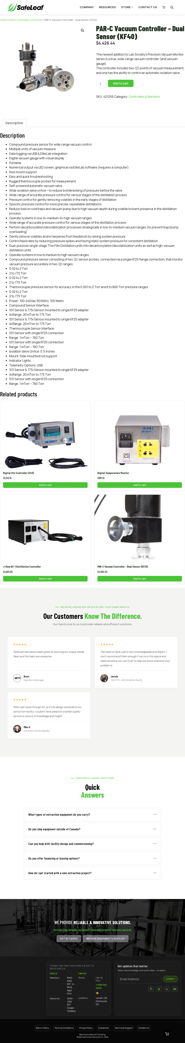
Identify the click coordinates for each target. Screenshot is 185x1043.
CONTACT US (147, 7)
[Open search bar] (172, 7)
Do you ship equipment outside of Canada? (54, 829)
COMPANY (87, 7)
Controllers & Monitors (29, 19)
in (174, 989)
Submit (170, 979)
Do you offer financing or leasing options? (54, 858)
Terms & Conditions (64, 1027)
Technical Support (124, 1027)
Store (11, 19)
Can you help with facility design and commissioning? (61, 844)
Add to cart (120, 83)
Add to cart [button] (45, 485)
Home (3, 19)
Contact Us (143, 1027)
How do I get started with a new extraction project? (60, 873)
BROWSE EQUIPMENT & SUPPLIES (105, 938)
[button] (82, 30)
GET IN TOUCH (69, 938)
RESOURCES (107, 7)
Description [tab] (14, 123)
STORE (126, 7)
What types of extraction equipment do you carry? (59, 814)
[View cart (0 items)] (163, 7)
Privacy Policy (85, 1027)
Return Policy (42, 1027)
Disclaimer (103, 1027)
